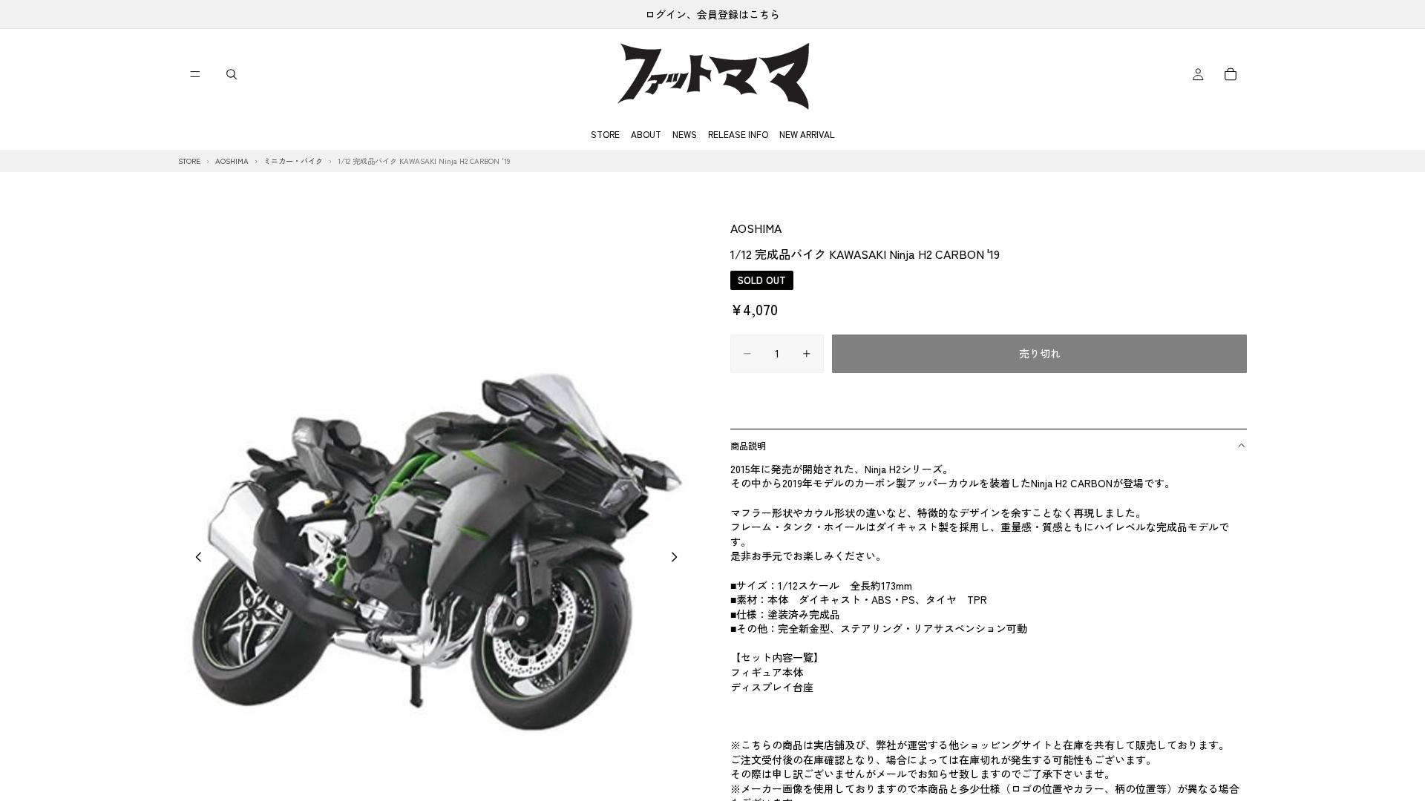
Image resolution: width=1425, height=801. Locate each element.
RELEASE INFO (738, 134)
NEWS (684, 134)
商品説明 (748, 445)
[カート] (1230, 74)
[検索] (231, 74)
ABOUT (646, 134)
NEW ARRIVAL (807, 134)
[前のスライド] (194, 558)
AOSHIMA (756, 228)
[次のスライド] (678, 558)
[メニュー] (195, 74)
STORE (605, 134)
